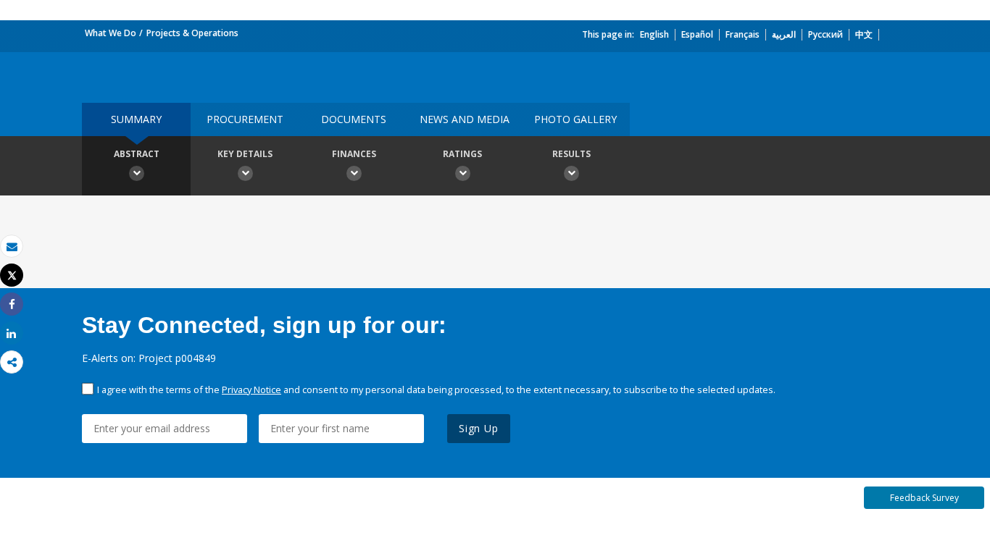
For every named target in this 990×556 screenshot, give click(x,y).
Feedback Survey (924, 498)
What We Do (110, 33)
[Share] (12, 304)
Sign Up (479, 428)
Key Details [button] (245, 154)
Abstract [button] (136, 154)
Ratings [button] (462, 154)
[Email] (12, 246)
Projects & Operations (192, 33)
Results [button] (571, 154)
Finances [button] (354, 154)
